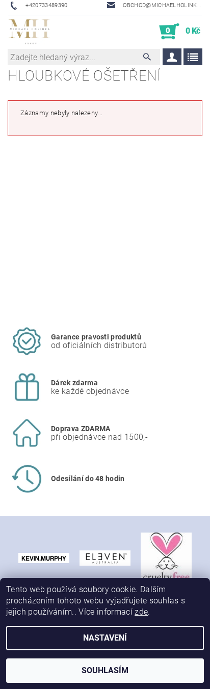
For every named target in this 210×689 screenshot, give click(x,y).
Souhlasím (105, 670)
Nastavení (105, 638)
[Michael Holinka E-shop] (29, 31)
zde (141, 612)
